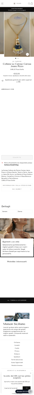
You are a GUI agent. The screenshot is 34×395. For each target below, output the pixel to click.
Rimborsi (17, 354)
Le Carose (17, 61)
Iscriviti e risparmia (16, 370)
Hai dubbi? (17, 189)
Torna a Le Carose (18, 300)
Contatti (17, 345)
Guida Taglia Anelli (17, 362)
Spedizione (16, 75)
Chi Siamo (17, 342)
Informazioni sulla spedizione (17, 185)
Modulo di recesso (17, 365)
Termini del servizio (17, 359)
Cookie (17, 348)
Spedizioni (17, 357)
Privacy (17, 351)
